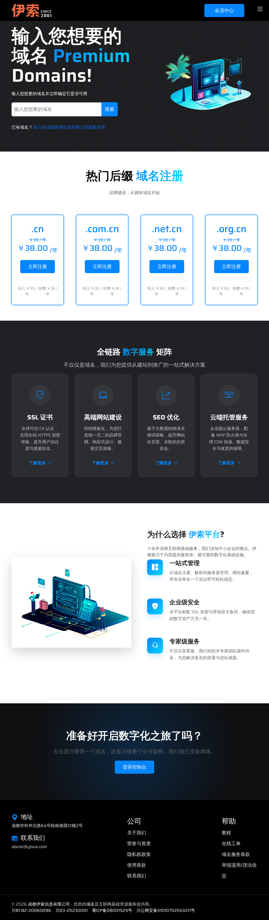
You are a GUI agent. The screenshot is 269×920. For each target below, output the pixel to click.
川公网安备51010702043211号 (165, 910)
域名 (90, 904)
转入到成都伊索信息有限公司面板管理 (69, 127)
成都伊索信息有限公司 (49, 904)
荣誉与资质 (139, 843)
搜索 (109, 109)
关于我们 (136, 832)
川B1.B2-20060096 (31, 910)
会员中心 (224, 10)
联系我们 (136, 876)
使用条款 (136, 865)
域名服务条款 (236, 854)
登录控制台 (134, 767)
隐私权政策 (139, 854)
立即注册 (37, 266)
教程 (226, 832)
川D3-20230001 (71, 910)
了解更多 (37, 463)
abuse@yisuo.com (29, 847)
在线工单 (231, 843)
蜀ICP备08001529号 (112, 910)
